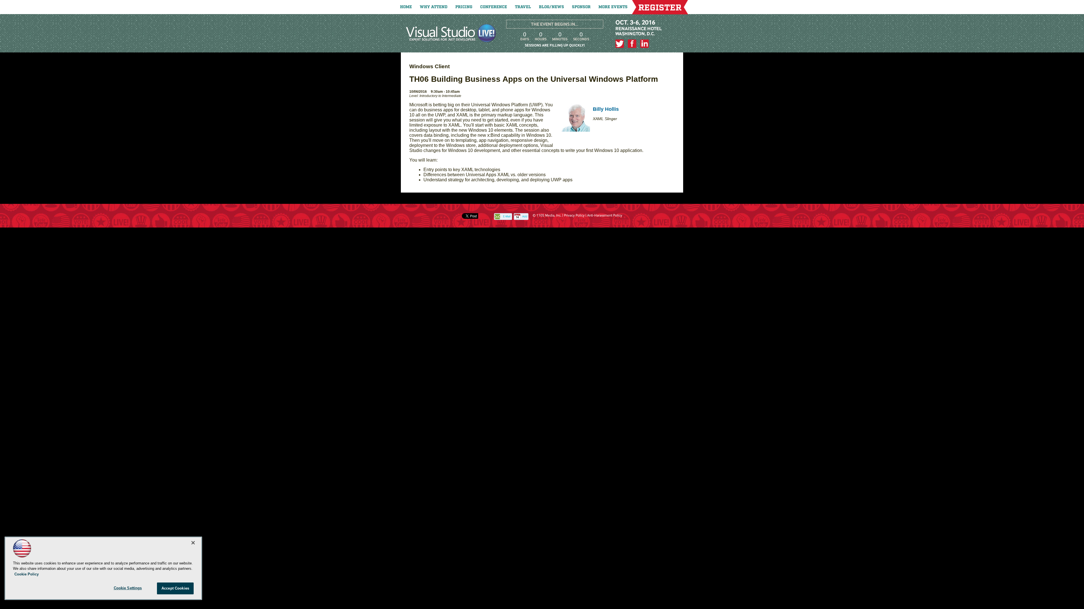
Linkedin (644, 43)
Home (406, 7)
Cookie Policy (26, 574)
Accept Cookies (175, 588)
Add (524, 216)
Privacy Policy (574, 215)
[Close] (193, 543)
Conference (493, 7)
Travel (523, 7)
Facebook (632, 43)
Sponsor (581, 7)
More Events (613, 7)
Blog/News (551, 7)
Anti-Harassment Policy (604, 215)
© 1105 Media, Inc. (547, 215)
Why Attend (433, 7)
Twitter (619, 43)
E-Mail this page (506, 217)
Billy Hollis (606, 109)
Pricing (463, 7)
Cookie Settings (128, 588)
